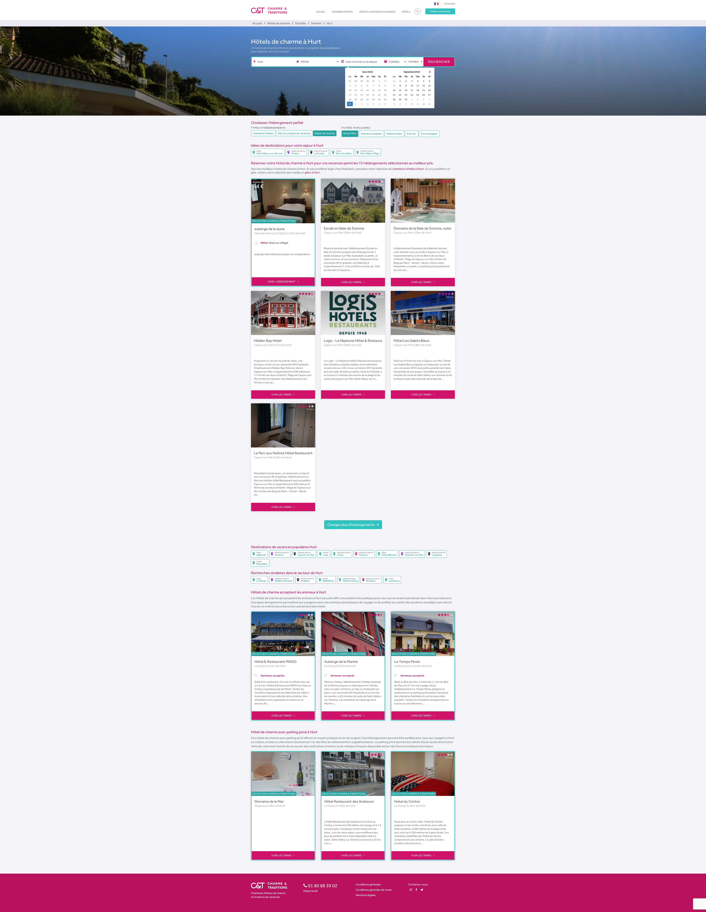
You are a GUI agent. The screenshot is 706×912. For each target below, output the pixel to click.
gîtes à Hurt (312, 172)
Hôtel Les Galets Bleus (411, 340)
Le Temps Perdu (407, 662)
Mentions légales (366, 895)
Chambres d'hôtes (342, 11)
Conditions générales (368, 884)
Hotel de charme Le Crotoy (270, 233)
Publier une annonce (440, 11)
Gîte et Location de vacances (294, 133)
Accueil (320, 11)
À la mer (411, 133)
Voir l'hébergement (282, 281)
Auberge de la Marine (341, 662)
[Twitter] (422, 890)
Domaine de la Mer (269, 801)
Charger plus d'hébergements (351, 525)
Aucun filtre (349, 133)
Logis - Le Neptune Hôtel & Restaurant (355, 340)
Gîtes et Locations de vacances (377, 11)
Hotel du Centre (407, 801)
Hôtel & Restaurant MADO (275, 662)
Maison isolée (394, 133)
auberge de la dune (269, 229)
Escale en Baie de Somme (344, 228)
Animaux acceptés (371, 133)
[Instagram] (410, 890)
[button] (436, 3)
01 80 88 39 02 (322, 885)
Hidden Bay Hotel (267, 340)
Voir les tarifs (351, 282)
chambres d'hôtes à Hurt (408, 169)
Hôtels (406, 11)
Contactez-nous (418, 884)
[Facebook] (416, 890)
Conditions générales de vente (374, 889)
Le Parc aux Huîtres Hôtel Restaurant (283, 453)
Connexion (449, 3)
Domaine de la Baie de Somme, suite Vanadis (429, 228)
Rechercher (439, 62)
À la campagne (429, 133)
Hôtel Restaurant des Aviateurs (349, 801)
